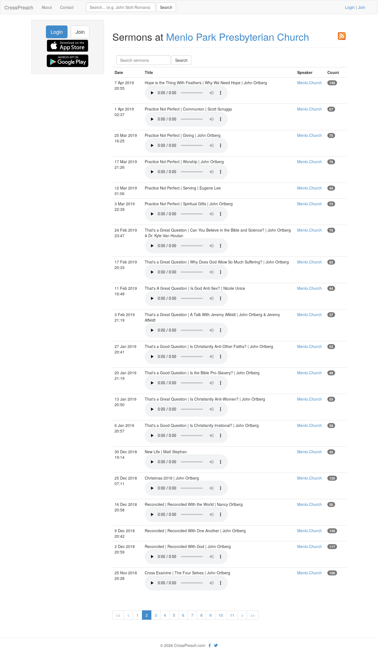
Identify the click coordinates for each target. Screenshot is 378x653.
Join (361, 7)
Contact (67, 7)
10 (221, 615)
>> (252, 615)
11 (232, 615)
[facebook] (210, 645)
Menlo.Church (309, 82)
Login (350, 7)
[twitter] (216, 645)
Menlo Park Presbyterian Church (237, 36)
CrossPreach (18, 7)
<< (118, 615)
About (47, 7)
